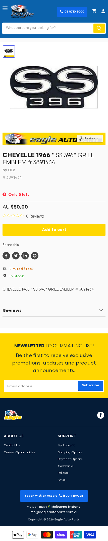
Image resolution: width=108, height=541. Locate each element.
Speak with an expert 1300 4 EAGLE (54, 495)
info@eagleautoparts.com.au (54, 512)
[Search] (99, 28)
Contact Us (12, 445)
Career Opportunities (19, 452)
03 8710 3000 (74, 11)
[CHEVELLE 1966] (9, 51)
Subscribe (90, 385)
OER (11, 170)
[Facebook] (100, 415)
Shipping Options (70, 452)
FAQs (61, 480)
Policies (63, 473)
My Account (66, 445)
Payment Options (70, 459)
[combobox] (47, 28)
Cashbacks (65, 466)
